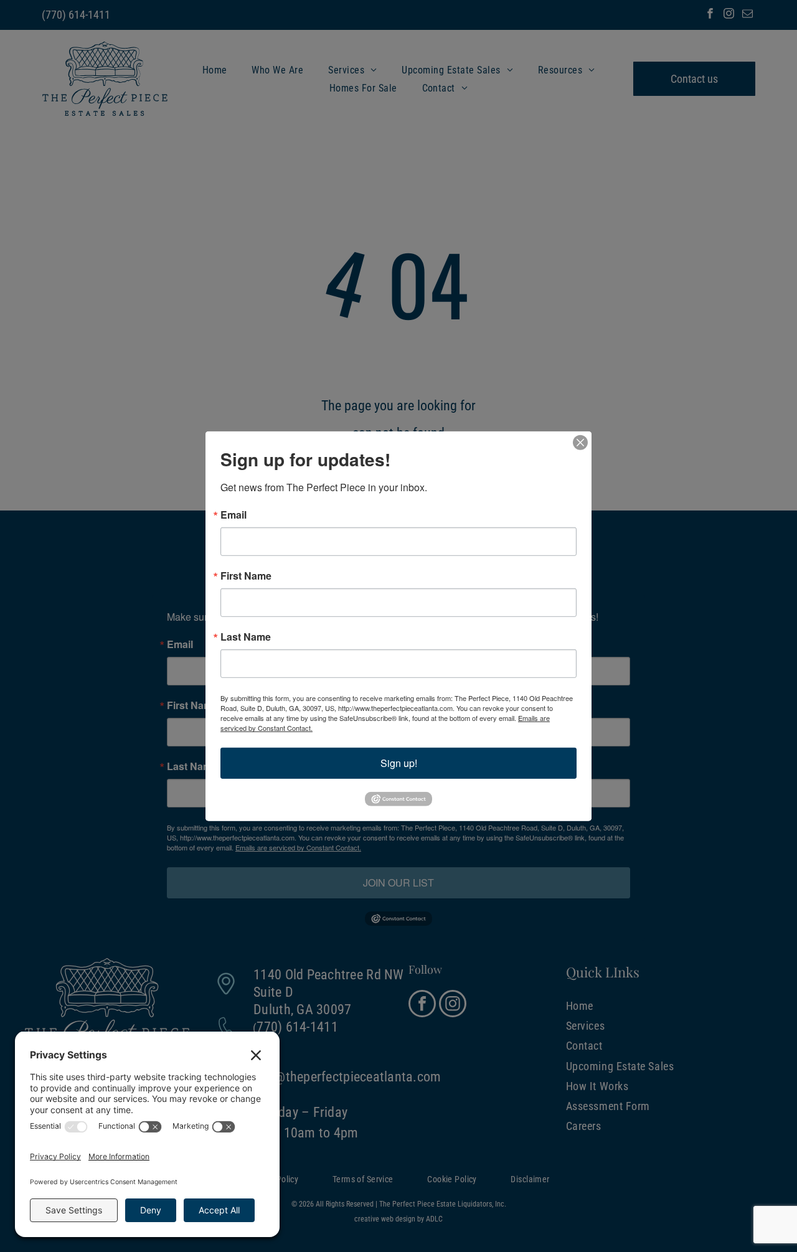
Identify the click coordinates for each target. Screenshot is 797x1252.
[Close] (580, 442)
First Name (245, 575)
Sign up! (398, 762)
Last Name (245, 636)
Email (233, 514)
